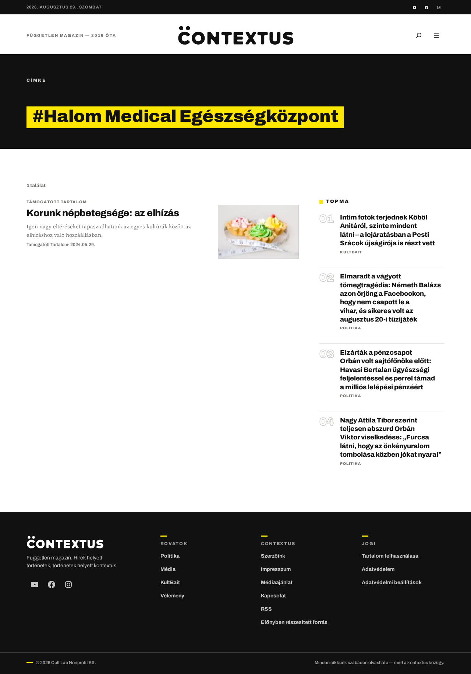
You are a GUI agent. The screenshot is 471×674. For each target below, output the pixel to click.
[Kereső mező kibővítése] (419, 35)
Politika (350, 328)
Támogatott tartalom (56, 202)
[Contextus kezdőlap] (235, 35)
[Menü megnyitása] (436, 35)
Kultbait (351, 252)
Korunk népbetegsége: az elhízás (102, 213)
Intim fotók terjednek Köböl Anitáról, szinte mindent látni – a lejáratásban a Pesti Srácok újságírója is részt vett (387, 230)
